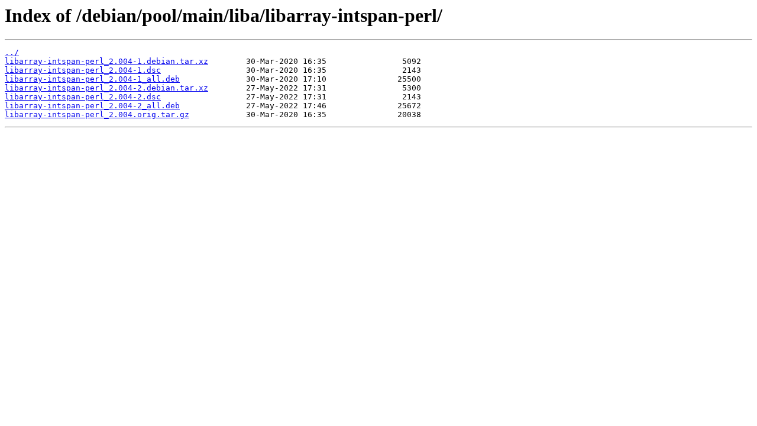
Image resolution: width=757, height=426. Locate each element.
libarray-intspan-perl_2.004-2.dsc (83, 96)
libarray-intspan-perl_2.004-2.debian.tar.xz (106, 87)
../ (12, 52)
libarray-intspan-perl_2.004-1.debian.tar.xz (106, 61)
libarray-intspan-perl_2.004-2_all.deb (92, 105)
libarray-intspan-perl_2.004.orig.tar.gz (97, 114)
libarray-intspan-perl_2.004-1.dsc (83, 70)
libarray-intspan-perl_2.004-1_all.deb (92, 79)
